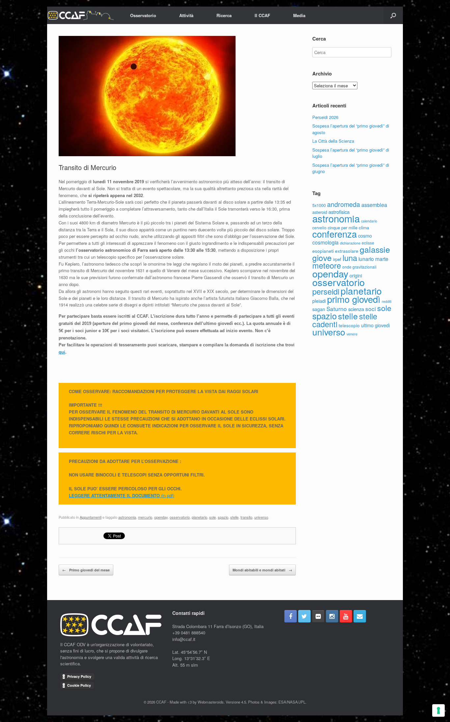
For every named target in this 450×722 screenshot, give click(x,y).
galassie (375, 249)
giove (322, 257)
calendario (369, 220)
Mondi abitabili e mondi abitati (262, 569)
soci (370, 308)
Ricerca (224, 15)
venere (352, 334)
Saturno (336, 308)
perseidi (325, 291)
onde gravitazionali (359, 267)
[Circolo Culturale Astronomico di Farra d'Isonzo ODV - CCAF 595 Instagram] (332, 616)
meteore (326, 265)
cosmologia (325, 242)
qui (62, 352)
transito (246, 517)
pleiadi (319, 301)
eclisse (368, 242)
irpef (337, 259)
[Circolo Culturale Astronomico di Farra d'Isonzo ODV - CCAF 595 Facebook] (290, 616)
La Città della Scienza (333, 141)
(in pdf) (167, 495)
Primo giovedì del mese (86, 569)
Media (299, 15)
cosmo (365, 235)
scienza (356, 308)
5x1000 (319, 205)
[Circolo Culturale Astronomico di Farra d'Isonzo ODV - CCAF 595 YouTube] (346, 616)
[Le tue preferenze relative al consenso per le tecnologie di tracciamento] (438, 710)
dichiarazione (350, 243)
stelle (234, 517)
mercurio (145, 517)
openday (161, 517)
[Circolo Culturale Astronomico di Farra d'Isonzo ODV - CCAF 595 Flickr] (318, 616)
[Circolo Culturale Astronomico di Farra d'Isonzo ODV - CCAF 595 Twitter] (304, 616)
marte (381, 258)
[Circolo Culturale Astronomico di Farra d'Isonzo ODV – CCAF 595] (80, 15)
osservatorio (180, 517)
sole (212, 517)
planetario (199, 517)
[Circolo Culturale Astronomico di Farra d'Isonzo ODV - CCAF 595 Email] (359, 616)
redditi (386, 301)
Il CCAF (262, 15)
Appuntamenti (90, 517)
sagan (318, 309)
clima (364, 227)
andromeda (343, 204)
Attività (186, 15)
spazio (223, 517)
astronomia (127, 517)
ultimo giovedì (375, 325)
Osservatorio (143, 15)
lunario (366, 258)
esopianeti (323, 250)
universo (261, 517)
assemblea (374, 205)
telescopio (349, 325)
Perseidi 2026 (325, 117)
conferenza (334, 233)
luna (350, 257)
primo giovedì (353, 298)
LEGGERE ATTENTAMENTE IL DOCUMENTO (114, 495)
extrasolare (346, 250)
